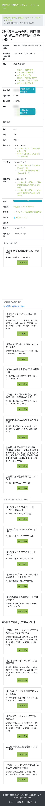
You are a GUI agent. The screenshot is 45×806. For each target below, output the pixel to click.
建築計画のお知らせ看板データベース (20, 5)
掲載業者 (19, 802)
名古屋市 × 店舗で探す (26, 72)
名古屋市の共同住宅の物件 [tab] (13, 306)
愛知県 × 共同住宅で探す (27, 78)
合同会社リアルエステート (23, 207)
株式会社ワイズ (21, 217)
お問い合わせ (31, 802)
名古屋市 (9, 20)
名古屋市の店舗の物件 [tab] (12, 302)
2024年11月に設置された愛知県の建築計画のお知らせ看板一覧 (29, 185)
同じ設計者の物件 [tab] (10, 243)
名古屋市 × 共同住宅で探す (27, 80)
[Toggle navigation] (5, 9)
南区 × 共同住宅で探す (26, 83)
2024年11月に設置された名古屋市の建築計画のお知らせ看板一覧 (29, 192)
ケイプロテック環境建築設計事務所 (27, 212)
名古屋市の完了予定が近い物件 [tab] (15, 499)
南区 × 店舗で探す (24, 75)
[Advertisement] (22, 285)
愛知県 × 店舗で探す (25, 70)
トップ (11, 802)
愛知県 (38, 18)
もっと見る (22, 262)
